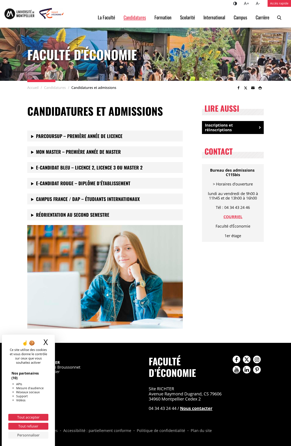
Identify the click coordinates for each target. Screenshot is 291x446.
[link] (238, 87)
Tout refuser (28, 426)
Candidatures (135, 17)
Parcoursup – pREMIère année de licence (79, 136)
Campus (240, 17)
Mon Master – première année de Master (78, 151)
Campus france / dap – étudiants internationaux (88, 198)
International (214, 17)
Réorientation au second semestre (72, 214)
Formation (162, 17)
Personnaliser (28, 435)
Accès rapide (279, 3)
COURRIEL (232, 216)
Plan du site (201, 430)
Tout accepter (28, 417)
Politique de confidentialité (161, 430)
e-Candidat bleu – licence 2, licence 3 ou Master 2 (89, 167)
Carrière (262, 17)
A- (259, 3)
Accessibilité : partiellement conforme (97, 430)
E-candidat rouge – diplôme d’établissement (83, 183)
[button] (252, 87)
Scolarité (187, 17)
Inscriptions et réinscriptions (219, 127)
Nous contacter (196, 408)
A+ (248, 3)
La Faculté (106, 17)
